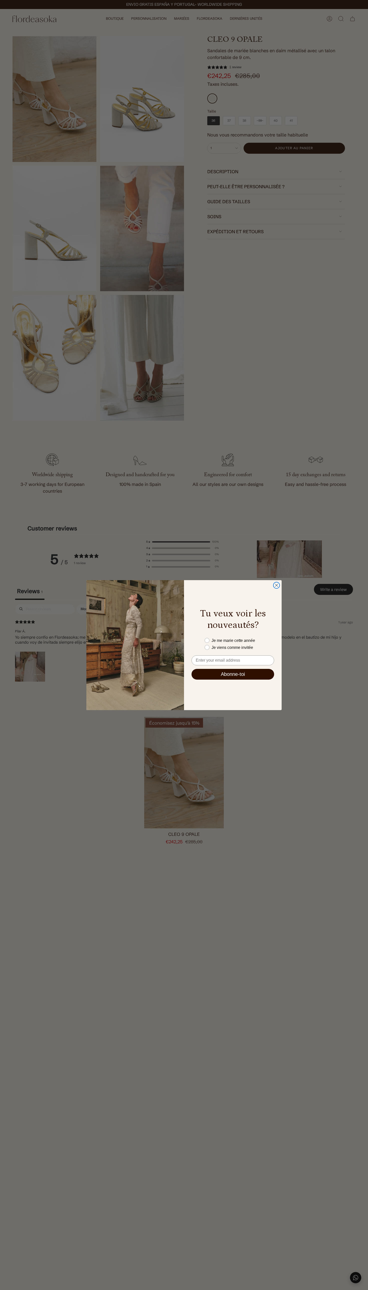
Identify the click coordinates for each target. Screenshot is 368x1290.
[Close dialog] (276, 585)
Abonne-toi (233, 674)
